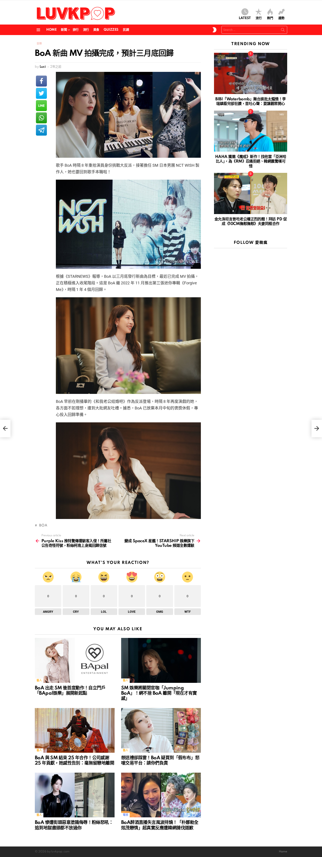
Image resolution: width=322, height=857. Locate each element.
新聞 (64, 30)
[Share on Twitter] (41, 93)
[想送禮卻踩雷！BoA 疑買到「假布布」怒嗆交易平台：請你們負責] (161, 730)
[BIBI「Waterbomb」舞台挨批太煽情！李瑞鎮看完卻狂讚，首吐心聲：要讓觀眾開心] (250, 73)
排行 (76, 30)
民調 (126, 30)
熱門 (270, 18)
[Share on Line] (41, 105)
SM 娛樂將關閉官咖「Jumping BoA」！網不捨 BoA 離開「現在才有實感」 (159, 693)
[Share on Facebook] (41, 81)
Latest (245, 18)
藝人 (39, 680)
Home (51, 30)
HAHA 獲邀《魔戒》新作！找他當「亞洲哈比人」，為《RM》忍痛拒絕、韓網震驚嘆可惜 (250, 161)
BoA (42, 525)
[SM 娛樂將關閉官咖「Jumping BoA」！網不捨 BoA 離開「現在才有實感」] (161, 660)
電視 (125, 815)
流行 (259, 18)
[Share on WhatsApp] (41, 117)
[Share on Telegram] (41, 130)
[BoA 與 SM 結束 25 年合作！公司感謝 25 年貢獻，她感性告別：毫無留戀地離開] (75, 730)
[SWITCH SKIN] (214, 29)
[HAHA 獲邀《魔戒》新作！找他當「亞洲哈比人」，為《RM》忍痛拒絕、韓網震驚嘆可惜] (250, 131)
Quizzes (111, 30)
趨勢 (281, 18)
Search (282, 30)
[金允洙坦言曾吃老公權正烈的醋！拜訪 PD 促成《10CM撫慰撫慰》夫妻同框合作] (250, 193)
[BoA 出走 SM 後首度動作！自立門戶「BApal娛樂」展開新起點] (75, 660)
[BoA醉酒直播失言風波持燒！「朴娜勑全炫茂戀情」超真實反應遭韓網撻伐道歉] (161, 795)
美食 (96, 30)
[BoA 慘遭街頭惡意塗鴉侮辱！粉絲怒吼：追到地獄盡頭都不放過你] (75, 795)
